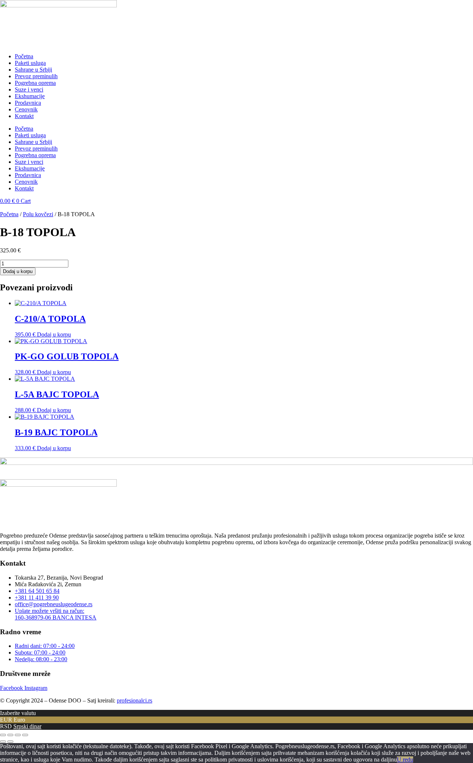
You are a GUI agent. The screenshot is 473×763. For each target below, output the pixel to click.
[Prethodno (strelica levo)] (3, 741)
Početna (24, 56)
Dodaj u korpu (18, 271)
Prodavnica (28, 103)
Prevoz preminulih (36, 76)
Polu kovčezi (38, 214)
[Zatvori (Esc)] (25, 735)
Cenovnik (26, 109)
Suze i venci (29, 89)
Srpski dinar (27, 726)
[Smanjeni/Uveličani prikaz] (3, 735)
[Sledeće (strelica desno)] (10, 741)
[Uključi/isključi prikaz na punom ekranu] (10, 735)
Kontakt (24, 116)
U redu (405, 759)
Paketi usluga (30, 63)
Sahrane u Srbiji (33, 69)
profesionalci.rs (134, 700)
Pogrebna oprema (35, 83)
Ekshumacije (30, 96)
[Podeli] (18, 735)
